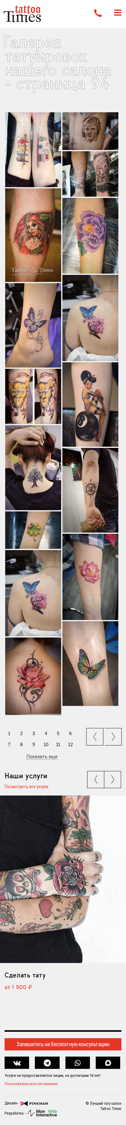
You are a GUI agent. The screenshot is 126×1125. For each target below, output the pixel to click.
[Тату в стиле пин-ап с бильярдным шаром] (90, 404)
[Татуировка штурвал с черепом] (90, 490)
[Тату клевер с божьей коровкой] (33, 530)
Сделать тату (25, 975)
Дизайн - (12, 1103)
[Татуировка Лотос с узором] (33, 676)
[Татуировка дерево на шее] (33, 467)
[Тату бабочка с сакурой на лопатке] (33, 593)
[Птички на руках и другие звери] (33, 149)
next (114, 735)
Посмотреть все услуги (26, 786)
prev (95, 735)
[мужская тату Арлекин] (33, 235)
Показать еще (41, 756)
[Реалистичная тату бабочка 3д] (90, 663)
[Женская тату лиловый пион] (90, 235)
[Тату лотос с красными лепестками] (90, 577)
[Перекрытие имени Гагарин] (90, 174)
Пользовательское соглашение (31, 1083)
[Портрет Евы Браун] (90, 131)
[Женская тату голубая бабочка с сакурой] (90, 318)
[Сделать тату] (63, 879)
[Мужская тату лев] (33, 396)
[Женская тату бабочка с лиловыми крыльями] (33, 325)
